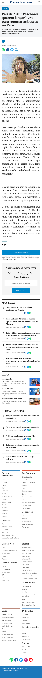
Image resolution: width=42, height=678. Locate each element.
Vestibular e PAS (27, 497)
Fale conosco (26, 508)
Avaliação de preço (7, 626)
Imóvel (25, 544)
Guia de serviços (27, 562)
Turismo (4, 513)
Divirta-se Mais (9, 562)
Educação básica (27, 477)
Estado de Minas (27, 647)
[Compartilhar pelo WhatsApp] (30, 313)
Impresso (6, 520)
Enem (23, 488)
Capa (3, 479)
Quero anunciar (26, 586)
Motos (4, 631)
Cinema (4, 566)
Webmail (4, 559)
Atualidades (25, 636)
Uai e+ (24, 652)
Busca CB (5, 532)
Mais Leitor (5, 581)
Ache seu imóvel (27, 547)
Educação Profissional (28, 502)
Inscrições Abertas (27, 524)
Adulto (24, 599)
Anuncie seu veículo (8, 617)
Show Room (25, 564)
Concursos (27, 512)
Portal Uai (25, 650)
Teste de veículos (7, 623)
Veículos (24, 592)
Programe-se (6, 569)
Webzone (5, 556)
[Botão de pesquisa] (39, 2)
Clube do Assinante (8, 535)
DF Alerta (25, 615)
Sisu (23, 499)
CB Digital (5, 529)
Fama (3, 547)
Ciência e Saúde (6, 502)
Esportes (4, 499)
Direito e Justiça (7, 527)
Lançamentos (26, 556)
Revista (24, 633)
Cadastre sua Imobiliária (29, 579)
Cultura (24, 494)
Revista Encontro (30, 627)
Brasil (3, 488)
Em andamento (26, 521)
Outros (25, 643)
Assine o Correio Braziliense (10, 538)
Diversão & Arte (7, 496)
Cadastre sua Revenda (9, 640)
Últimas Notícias (27, 491)
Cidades (4, 482)
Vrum (4, 611)
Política (4, 485)
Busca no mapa (26, 553)
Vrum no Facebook (7, 634)
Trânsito (4, 516)
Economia (5, 491)
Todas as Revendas (7, 637)
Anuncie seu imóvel (28, 550)
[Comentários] (16, 50)
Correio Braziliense (7, 474)
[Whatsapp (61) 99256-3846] (11, 660)
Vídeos (4, 629)
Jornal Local (25, 617)
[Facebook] (7, 50)
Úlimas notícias (26, 559)
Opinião (4, 505)
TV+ (3, 578)
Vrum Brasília (26, 623)
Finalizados (25, 527)
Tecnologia (5, 510)
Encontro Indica (26, 639)
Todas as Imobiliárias (28, 576)
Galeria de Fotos (27, 570)
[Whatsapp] (3, 50)
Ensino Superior (26, 480)
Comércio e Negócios (28, 605)
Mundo (4, 493)
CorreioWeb (8, 544)
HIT (3, 575)
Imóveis (24, 589)
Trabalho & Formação (28, 483)
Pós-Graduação (26, 505)
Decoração (25, 567)
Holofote (4, 508)
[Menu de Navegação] (3, 2)
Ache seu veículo (7, 615)
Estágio (24, 485)
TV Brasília (27, 611)
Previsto (24, 518)
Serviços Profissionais (28, 602)
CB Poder (25, 620)
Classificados (28, 582)
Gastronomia (6, 553)
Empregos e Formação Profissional (29, 595)
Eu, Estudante (29, 473)
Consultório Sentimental (9, 550)
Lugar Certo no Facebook (29, 573)
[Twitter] (12, 50)
